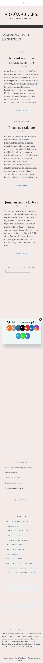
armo (26, 521)
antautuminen (13, 521)
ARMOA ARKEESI (22, 14)
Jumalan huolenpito (17, 540)
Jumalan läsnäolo (16, 545)
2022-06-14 (21, 66)
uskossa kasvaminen (24, 573)
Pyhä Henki (11, 568)
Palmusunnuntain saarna (14, 488)
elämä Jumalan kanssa (18, 531)
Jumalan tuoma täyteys (21, 202)
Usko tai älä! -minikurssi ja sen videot (18, 468)
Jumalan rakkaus (15, 549)
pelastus (30, 563)
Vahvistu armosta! (11, 473)
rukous (24, 568)
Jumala (19, 535)
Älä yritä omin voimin (12, 478)
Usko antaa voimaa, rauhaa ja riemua (21, 60)
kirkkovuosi (21, 122)
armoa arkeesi (13, 526)
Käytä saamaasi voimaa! (13, 483)
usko (21, 52)
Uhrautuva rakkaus (22, 127)
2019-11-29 (21, 206)
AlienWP (21, 661)
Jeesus (9, 535)
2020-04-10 (21, 132)
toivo (33, 568)
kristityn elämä (14, 559)
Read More (23, 112)
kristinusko (12, 554)
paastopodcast (14, 563)
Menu (22, 3)
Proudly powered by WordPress (14, 658)
